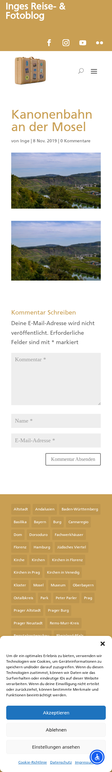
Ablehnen (56, 730)
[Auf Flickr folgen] (99, 43)
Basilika (20, 522)
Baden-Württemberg (80, 509)
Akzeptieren (56, 713)
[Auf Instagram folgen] (66, 43)
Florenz (20, 547)
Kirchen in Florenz (67, 560)
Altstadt (21, 509)
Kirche (19, 560)
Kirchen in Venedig (63, 572)
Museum (58, 585)
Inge (25, 141)
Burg (57, 522)
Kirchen (38, 560)
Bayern (40, 522)
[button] (103, 644)
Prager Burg (58, 610)
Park (44, 598)
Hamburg (42, 547)
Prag (88, 598)
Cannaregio (78, 522)
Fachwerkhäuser (69, 535)
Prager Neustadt (28, 623)
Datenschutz (61, 762)
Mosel (38, 585)
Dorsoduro (38, 535)
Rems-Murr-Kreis (64, 623)
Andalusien (44, 509)
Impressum (84, 762)
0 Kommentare (75, 141)
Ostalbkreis (23, 598)
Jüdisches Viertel (71, 547)
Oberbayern (83, 585)
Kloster (20, 585)
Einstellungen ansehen (56, 747)
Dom (18, 535)
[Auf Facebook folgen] (49, 43)
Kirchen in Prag (27, 572)
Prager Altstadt (27, 610)
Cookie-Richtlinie (32, 762)
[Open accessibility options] (97, 757)
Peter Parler (66, 598)
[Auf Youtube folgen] (83, 43)
